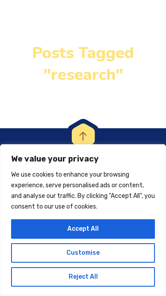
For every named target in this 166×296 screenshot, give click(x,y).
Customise (83, 253)
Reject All (83, 276)
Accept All (83, 229)
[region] (83, 220)
